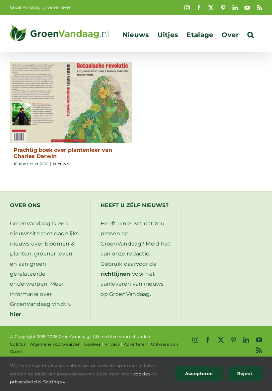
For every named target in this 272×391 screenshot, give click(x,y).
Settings (53, 381)
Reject (244, 373)
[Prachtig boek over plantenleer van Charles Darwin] (71, 102)
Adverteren (135, 344)
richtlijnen (115, 274)
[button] (250, 34)
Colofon (18, 344)
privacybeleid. (26, 381)
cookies (141, 373)
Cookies (92, 344)
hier (15, 314)
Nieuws (61, 163)
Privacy (112, 344)
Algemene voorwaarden (55, 344)
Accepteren (199, 373)
